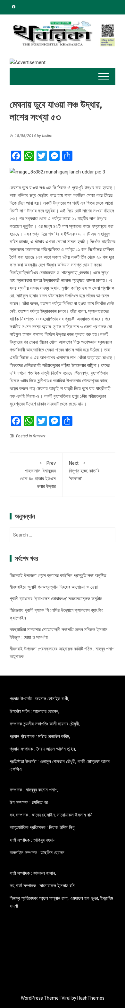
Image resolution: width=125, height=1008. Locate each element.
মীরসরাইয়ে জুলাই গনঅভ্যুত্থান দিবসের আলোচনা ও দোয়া (54, 587)
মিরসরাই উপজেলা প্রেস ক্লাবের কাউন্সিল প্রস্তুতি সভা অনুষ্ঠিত (58, 575)
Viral (66, 998)
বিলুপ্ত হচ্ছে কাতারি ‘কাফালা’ (84, 470)
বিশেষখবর (39, 436)
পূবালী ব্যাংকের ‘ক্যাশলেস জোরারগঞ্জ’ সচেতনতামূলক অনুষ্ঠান (56, 599)
